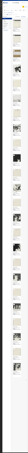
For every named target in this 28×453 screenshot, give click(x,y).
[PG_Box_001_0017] (17, 262)
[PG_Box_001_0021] (17, 322)
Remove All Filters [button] (23, 16)
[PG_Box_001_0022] (17, 337)
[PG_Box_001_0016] (17, 247)
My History (1, 8)
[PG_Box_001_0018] (17, 277)
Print (15, 30)
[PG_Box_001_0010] (17, 158)
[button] (23, 7)
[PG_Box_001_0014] (17, 217)
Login (1, 10)
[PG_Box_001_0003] (17, 53)
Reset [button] (25, 6)
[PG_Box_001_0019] (17, 292)
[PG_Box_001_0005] (17, 83)
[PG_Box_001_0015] (17, 232)
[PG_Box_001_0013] (17, 202)
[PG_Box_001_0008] (17, 128)
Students (23, 0)
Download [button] (12, 10)
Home (1, 1)
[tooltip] (13, 12)
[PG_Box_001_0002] (17, 38)
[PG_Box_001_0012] (17, 188)
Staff (25, 0)
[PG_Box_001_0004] (17, 68)
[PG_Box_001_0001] (17, 23)
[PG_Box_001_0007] (17, 113)
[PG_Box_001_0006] (17, 98)
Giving (20, 0)
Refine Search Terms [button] (10, 12)
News (18, 0)
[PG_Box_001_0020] (17, 307)
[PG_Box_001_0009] (17, 143)
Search (4, 6)
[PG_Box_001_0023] (17, 352)
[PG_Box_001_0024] (17, 367)
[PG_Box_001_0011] (17, 173)
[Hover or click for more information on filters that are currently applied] (19, 16)
